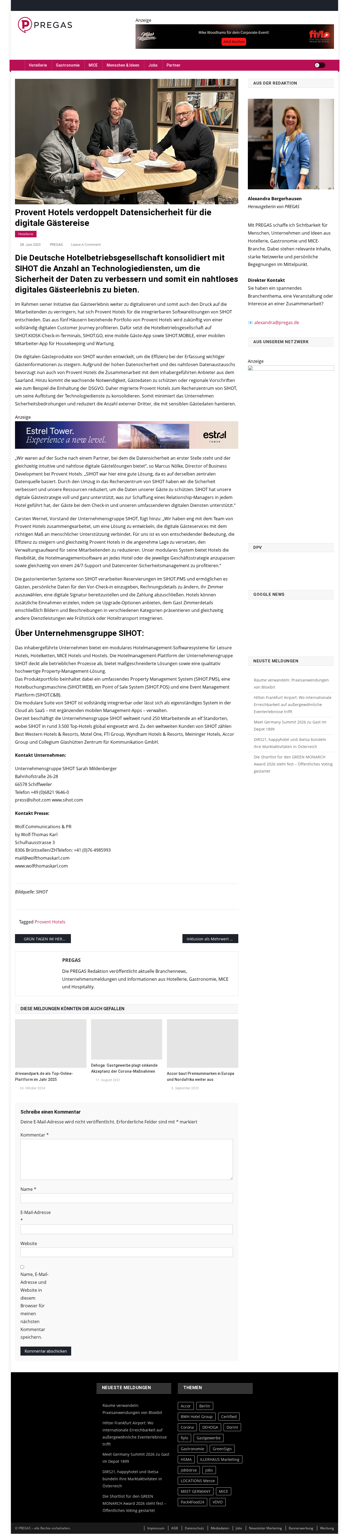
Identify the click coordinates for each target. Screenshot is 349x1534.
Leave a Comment (86, 244)
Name (28, 1189)
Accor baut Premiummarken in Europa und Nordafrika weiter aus (200, 1076)
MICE (93, 65)
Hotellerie (38, 65)
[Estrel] (126, 435)
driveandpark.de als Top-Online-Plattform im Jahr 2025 (44, 1076)
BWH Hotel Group (197, 1416)
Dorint (232, 1427)
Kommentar (34, 1135)
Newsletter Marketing (265, 1528)
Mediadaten (220, 1528)
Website (28, 1243)
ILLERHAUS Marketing (219, 1459)
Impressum (155, 1528)
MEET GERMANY (195, 1491)
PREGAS (56, 245)
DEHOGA (210, 1427)
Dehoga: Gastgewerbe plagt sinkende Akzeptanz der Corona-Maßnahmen (124, 1068)
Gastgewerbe (209, 1438)
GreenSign (222, 1448)
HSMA (186, 1459)
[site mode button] (319, 65)
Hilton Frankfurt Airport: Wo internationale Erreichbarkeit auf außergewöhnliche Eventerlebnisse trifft (293, 704)
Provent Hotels (50, 922)
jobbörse (189, 1470)
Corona (187, 1427)
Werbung (327, 1528)
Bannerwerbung (301, 1528)
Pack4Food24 (192, 1502)
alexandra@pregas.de (276, 322)
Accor (186, 1406)
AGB (174, 1528)
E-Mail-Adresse (35, 1216)
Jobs (153, 65)
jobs (209, 1470)
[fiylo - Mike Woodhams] (235, 36)
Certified (229, 1416)
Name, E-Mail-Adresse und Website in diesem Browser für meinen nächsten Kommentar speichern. (34, 1305)
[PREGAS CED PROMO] (291, 451)
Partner (173, 65)
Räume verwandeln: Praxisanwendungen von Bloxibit (291, 683)
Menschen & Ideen (123, 65)
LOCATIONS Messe (198, 1480)
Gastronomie (68, 65)
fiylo (184, 1438)
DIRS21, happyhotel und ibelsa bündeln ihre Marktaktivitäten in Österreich (290, 743)
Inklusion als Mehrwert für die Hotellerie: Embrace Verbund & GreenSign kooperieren (212, 938)
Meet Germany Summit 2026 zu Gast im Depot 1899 (290, 725)
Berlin (204, 1406)
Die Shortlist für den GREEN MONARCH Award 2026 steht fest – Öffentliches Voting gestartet (293, 764)
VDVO (218, 1502)
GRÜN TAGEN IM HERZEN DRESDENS (47, 938)
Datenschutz (194, 1528)
